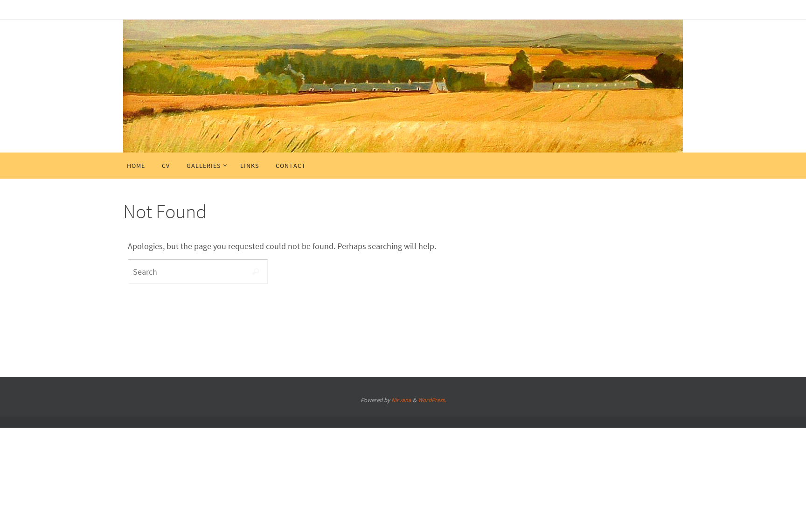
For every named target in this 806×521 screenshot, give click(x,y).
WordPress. (432, 400)
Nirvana (401, 400)
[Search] (255, 271)
